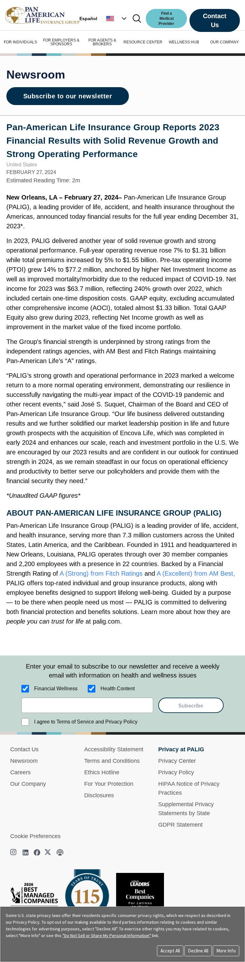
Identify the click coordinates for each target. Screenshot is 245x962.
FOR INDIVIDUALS (20, 42)
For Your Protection (108, 784)
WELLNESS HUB (184, 42)
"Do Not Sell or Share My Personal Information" (107, 935)
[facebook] (37, 852)
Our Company (28, 784)
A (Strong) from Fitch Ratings (102, 573)
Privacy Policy (176, 772)
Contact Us (214, 20)
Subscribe (190, 705)
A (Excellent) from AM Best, (196, 573)
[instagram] (14, 852)
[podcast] (60, 852)
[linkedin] (25, 852)
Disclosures (99, 795)
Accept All (170, 951)
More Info (226, 951)
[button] (117, 18)
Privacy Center (177, 761)
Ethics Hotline (101, 772)
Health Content (117, 688)
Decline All (198, 951)
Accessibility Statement (113, 749)
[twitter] (48, 852)
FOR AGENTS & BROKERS (102, 42)
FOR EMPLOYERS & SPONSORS (61, 42)
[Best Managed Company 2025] (36, 901)
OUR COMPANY (224, 42)
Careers (20, 772)
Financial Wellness (56, 688)
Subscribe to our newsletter (67, 96)
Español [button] (88, 18)
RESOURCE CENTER (142, 42)
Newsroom (24, 761)
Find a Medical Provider (166, 18)
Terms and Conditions (112, 761)
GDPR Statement (180, 825)
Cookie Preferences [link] (35, 836)
